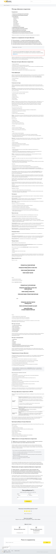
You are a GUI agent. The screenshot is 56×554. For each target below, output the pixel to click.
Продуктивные (15, 22)
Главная (5, 5)
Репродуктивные (15, 21)
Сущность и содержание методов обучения (20, 14)
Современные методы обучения (18, 27)
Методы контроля (15, 24)
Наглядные (14, 19)
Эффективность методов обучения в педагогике (21, 31)
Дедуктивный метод (16, 23)
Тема (17, 497)
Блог (12, 550)
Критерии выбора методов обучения (19, 30)
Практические (15, 20)
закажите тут (15, 54)
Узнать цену (28, 501)
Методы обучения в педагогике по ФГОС (20, 28)
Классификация (15, 16)
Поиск (47, 542)
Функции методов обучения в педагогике (20, 15)
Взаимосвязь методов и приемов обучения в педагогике (23, 32)
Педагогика (7, 5)
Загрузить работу (17, 550)
